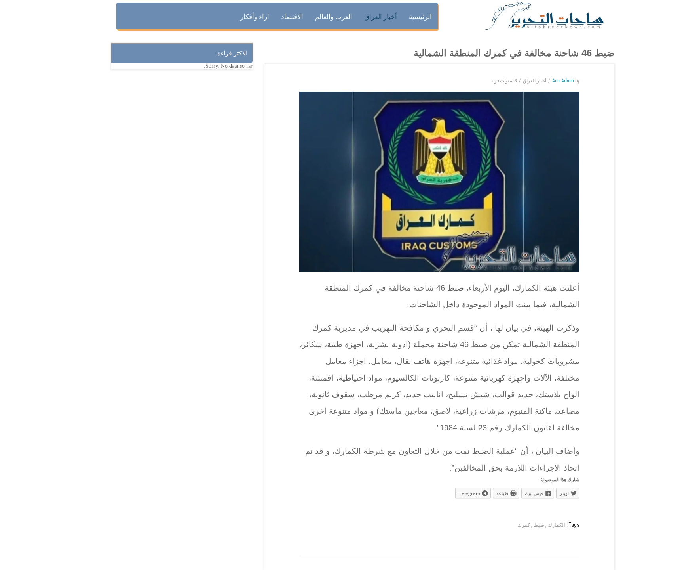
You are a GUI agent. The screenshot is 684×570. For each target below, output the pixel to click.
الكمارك (556, 525)
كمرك (523, 525)
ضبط (539, 525)
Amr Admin (563, 81)
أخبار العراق (534, 81)
